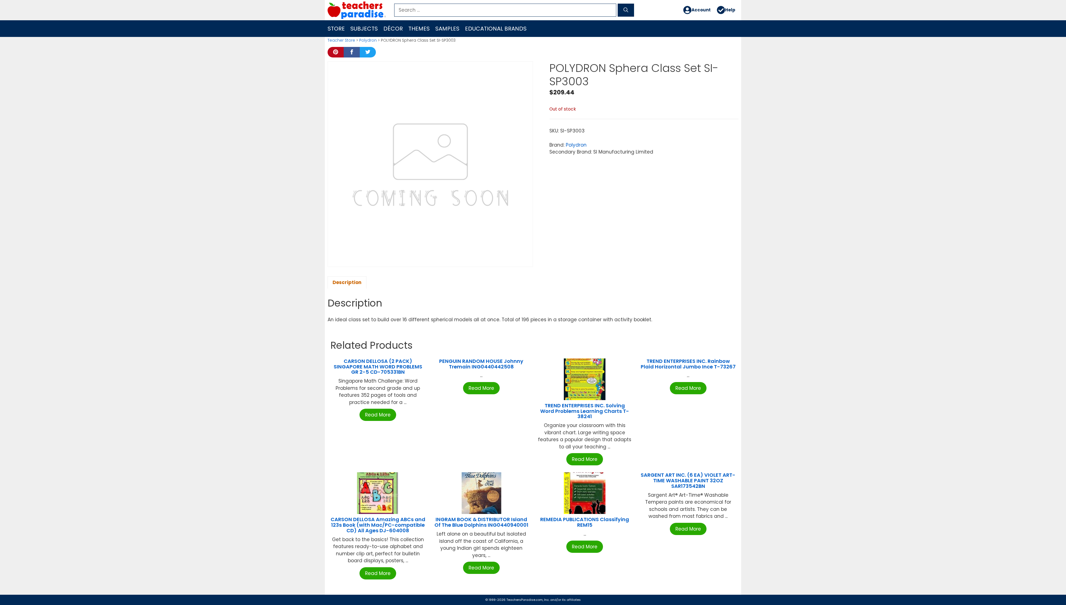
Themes (419, 28)
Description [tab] (347, 282)
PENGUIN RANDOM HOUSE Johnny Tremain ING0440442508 (481, 364)
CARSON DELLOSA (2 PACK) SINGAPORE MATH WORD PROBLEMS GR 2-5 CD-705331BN (378, 367)
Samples (447, 28)
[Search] (626, 10)
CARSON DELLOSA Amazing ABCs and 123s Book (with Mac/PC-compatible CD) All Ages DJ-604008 (378, 525)
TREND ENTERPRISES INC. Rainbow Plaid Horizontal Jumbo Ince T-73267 (688, 364)
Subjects (364, 28)
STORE (336, 28)
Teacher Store (341, 40)
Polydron (368, 40)
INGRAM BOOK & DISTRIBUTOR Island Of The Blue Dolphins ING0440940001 (481, 522)
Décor (393, 28)
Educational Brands (496, 28)
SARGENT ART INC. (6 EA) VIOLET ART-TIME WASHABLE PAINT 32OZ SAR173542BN (688, 480)
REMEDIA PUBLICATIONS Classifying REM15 (584, 522)
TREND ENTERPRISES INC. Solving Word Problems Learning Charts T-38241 (584, 411)
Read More (378, 414)
